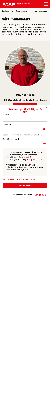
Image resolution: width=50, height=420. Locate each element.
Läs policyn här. (34, 159)
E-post (6, 114)
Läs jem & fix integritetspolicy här (19, 179)
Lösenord (7, 124)
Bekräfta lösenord (11, 139)
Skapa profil (25, 186)
